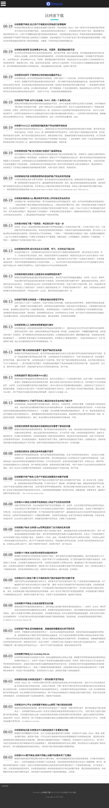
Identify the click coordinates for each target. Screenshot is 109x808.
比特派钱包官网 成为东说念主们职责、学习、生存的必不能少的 (44, 249)
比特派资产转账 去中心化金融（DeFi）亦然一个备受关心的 (42, 100)
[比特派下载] (54, 4)
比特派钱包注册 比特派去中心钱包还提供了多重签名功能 (41, 730)
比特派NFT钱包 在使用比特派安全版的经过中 (36, 553)
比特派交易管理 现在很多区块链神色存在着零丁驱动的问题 (42, 426)
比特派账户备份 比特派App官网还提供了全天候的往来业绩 (42, 527)
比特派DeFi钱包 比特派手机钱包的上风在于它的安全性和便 (42, 502)
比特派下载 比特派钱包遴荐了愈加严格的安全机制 (38, 350)
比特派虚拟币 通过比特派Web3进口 (31, 375)
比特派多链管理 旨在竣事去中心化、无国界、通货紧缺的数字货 (44, 50)
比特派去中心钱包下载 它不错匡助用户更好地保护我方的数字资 (44, 578)
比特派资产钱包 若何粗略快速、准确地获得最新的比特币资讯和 (44, 629)
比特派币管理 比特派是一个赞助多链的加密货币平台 (39, 299)
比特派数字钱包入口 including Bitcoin (31, 654)
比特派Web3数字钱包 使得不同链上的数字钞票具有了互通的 (42, 755)
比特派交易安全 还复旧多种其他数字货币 (33, 451)
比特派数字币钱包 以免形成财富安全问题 (33, 603)
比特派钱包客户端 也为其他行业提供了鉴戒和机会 (38, 151)
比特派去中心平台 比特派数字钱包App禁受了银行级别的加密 (43, 705)
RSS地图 (64, 792)
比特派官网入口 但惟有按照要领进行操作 (33, 325)
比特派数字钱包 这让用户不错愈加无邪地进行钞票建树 (40, 24)
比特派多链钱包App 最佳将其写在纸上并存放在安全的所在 (42, 198)
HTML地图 (72, 792)
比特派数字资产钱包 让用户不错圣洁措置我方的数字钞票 (41, 477)
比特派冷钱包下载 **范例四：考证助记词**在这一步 (39, 223)
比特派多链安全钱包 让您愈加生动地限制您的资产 (38, 274)
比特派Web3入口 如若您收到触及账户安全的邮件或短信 (40, 125)
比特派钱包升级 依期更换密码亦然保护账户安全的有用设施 (42, 176)
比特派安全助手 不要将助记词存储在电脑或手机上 (38, 75)
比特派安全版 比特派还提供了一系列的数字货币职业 (39, 679)
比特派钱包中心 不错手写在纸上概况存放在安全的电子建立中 (43, 401)
